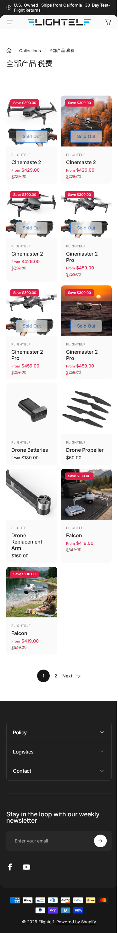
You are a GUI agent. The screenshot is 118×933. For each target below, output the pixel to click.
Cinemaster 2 (27, 254)
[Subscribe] (95, 826)
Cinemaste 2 (26, 162)
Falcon (74, 535)
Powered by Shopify (74, 907)
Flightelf (21, 155)
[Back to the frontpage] (8, 50)
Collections (30, 50)
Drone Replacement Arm (26, 541)
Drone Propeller (85, 450)
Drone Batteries (29, 450)
